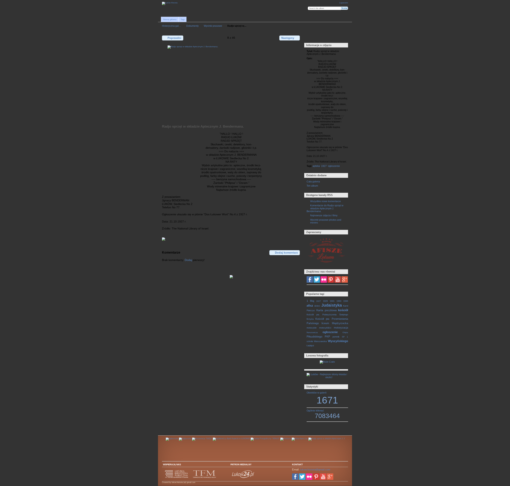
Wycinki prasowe (213, 26)
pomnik (335, 336)
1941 (332, 301)
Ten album (312, 185)
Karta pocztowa (326, 310)
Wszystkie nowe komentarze (325, 201)
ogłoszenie (334, 166)
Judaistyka (331, 305)
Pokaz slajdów (326, 37)
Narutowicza (312, 332)
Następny (287, 37)
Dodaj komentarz (286, 252)
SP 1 (345, 337)
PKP (327, 336)
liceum (325, 323)
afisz (310, 305)
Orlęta (345, 332)
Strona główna (170, 19)
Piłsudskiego (314, 336)
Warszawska (320, 341)
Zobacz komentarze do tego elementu (317, 37)
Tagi (182, 19)
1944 (345, 301)
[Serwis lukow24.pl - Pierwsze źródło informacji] (243, 477)
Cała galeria (313, 181)
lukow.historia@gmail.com (315, 469)
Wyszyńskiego (338, 341)
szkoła (310, 341)
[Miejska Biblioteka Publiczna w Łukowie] (176, 477)
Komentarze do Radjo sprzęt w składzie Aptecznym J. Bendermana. (325, 208)
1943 (338, 301)
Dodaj (188, 260)
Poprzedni (174, 37)
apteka (316, 166)
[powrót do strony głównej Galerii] (170, 3)
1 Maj (310, 301)
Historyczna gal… (171, 26)
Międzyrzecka (340, 323)
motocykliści (325, 328)
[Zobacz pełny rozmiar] (231, 82)
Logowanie (343, 3)
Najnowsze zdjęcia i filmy (323, 215)
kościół (343, 310)
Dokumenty (192, 26)
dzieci (317, 306)
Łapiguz (310, 345)
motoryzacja (341, 327)
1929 (325, 301)
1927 (324, 166)
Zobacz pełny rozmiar (308, 37)
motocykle (312, 328)
